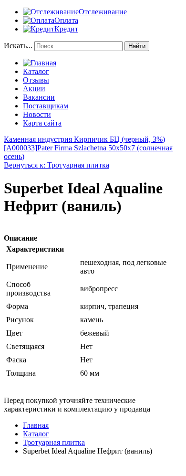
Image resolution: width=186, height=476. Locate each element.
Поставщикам (45, 106)
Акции (34, 89)
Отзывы (36, 80)
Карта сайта (42, 123)
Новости (37, 114)
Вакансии (39, 97)
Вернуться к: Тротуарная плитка (56, 165)
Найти (136, 46)
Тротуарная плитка (54, 442)
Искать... (18, 46)
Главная (36, 425)
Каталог (36, 71)
